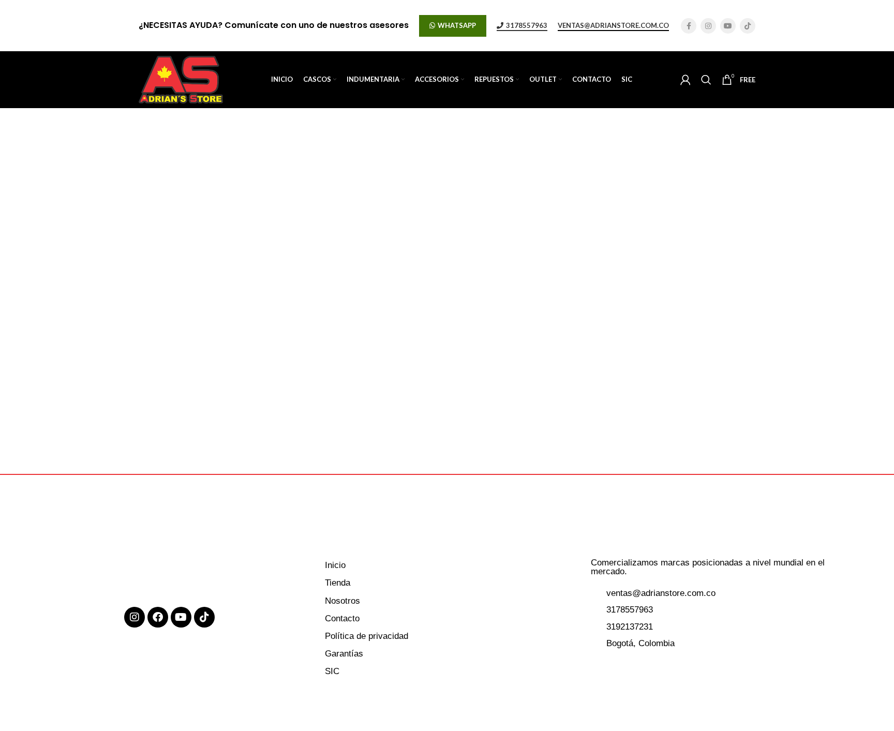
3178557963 (526, 25)
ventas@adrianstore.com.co (613, 25)
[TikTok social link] (747, 26)
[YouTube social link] (728, 26)
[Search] (706, 79)
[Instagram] (134, 617)
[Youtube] (181, 617)
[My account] (685, 79)
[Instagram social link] (708, 26)
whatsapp (457, 25)
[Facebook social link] (688, 26)
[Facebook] (157, 617)
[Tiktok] (204, 617)
